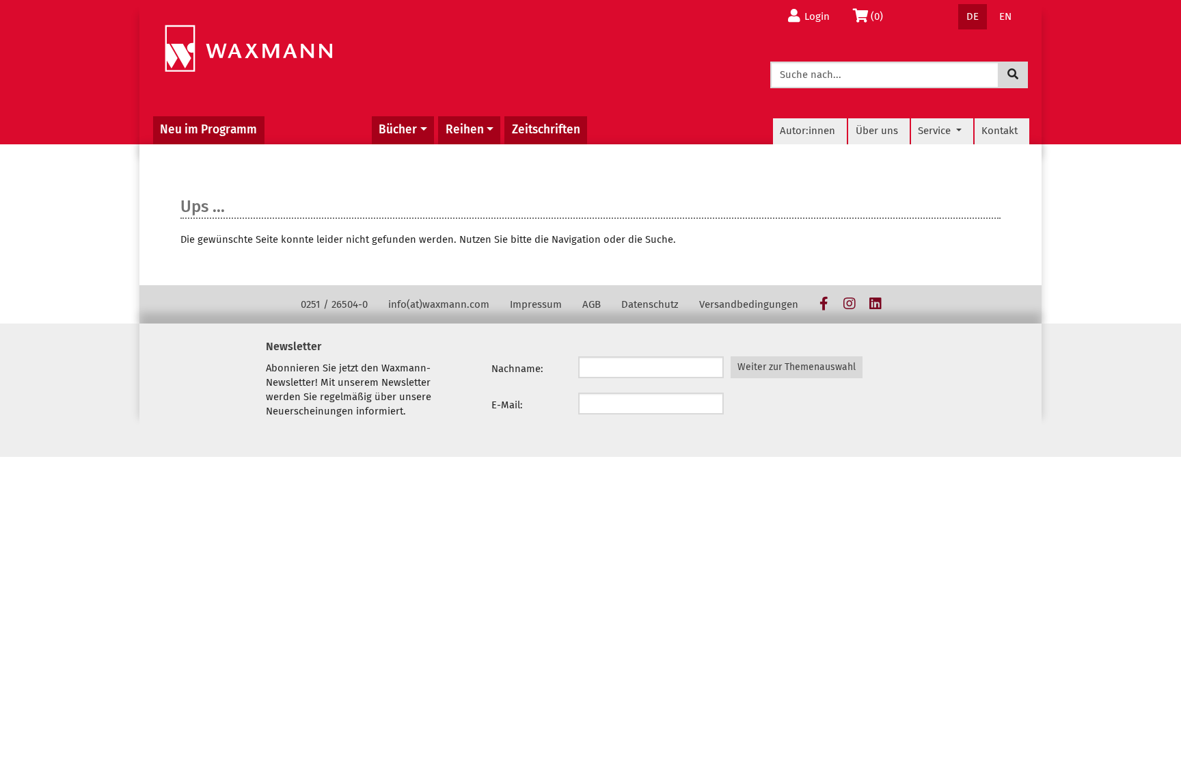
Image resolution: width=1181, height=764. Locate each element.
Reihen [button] (465, 129)
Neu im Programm (208, 129)
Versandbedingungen (748, 304)
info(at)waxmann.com (438, 304)
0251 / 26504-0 (334, 304)
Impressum (536, 304)
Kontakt (999, 130)
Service (935, 130)
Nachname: (517, 369)
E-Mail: (507, 405)
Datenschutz (650, 304)
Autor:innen (807, 130)
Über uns (877, 130)
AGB (591, 304)
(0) (880, 16)
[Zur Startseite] (248, 49)
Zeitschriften (546, 129)
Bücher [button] (398, 129)
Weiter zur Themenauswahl (796, 367)
